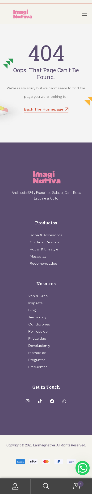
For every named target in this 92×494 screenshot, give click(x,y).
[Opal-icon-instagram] (27, 401)
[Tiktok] (40, 401)
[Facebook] (52, 401)
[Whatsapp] (64, 401)
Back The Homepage (43, 109)
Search (46, 486)
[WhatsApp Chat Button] (82, 468)
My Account (15, 486)
